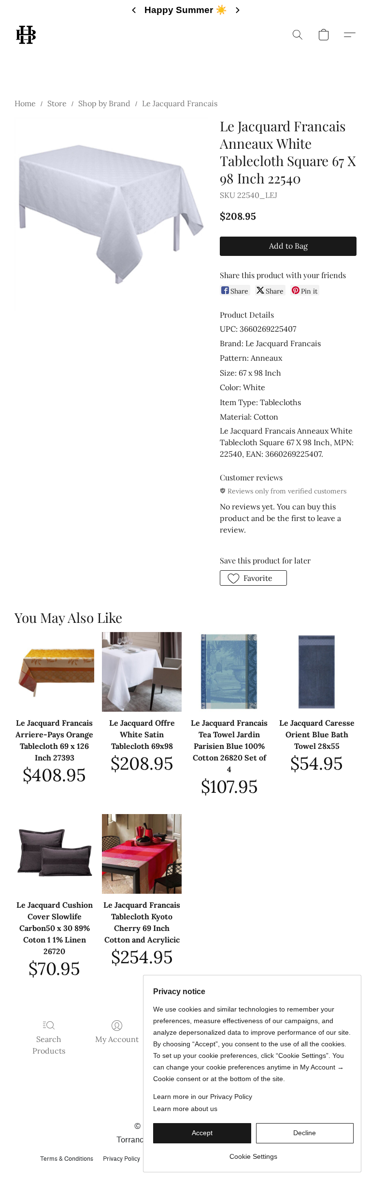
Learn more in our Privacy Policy (202, 1096)
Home (25, 103)
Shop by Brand (104, 103)
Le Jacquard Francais (179, 103)
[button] (25, 34)
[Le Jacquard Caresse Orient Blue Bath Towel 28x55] (317, 672)
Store (57, 103)
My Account (117, 1039)
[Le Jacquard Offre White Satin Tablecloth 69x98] (142, 672)
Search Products (48, 1044)
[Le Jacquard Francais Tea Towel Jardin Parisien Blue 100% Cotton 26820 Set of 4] (229, 672)
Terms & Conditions (66, 1158)
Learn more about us (185, 1108)
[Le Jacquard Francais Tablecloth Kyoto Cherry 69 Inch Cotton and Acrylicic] (142, 854)
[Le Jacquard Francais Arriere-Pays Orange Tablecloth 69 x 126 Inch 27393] (54, 672)
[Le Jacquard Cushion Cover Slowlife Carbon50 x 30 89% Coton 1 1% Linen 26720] (54, 854)
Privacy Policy (121, 1158)
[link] (253, 1152)
